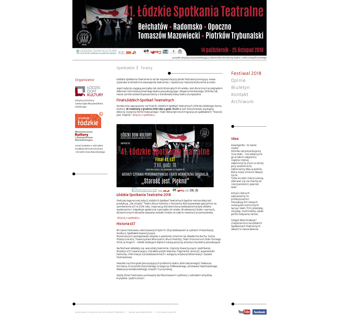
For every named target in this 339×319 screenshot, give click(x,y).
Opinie (238, 80)
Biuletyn (240, 87)
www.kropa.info (168, 312)
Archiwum (242, 101)
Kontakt (239, 94)
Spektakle (126, 68)
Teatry (147, 68)
